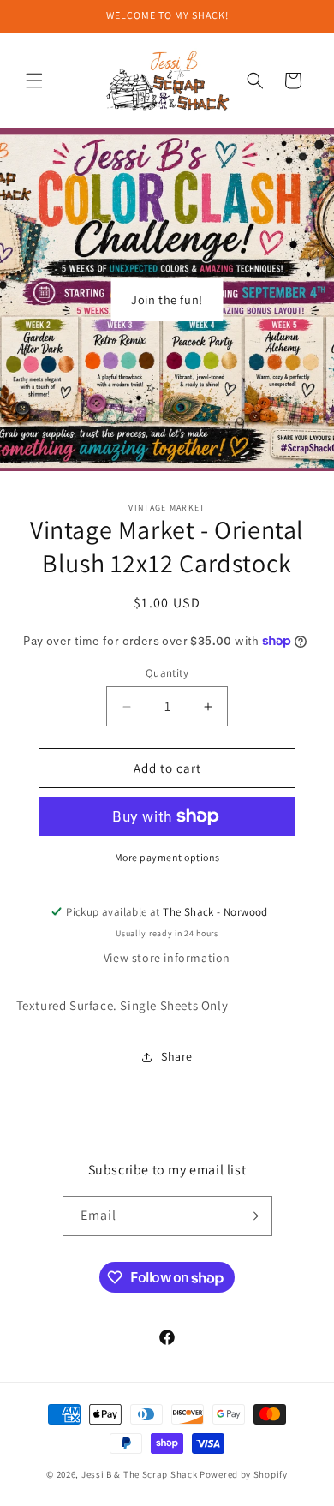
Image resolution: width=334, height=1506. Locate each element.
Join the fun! (167, 299)
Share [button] (177, 1056)
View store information (167, 957)
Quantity (167, 673)
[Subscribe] (252, 1216)
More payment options (167, 857)
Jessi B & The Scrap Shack (140, 1474)
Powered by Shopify (244, 1474)
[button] (34, 80)
